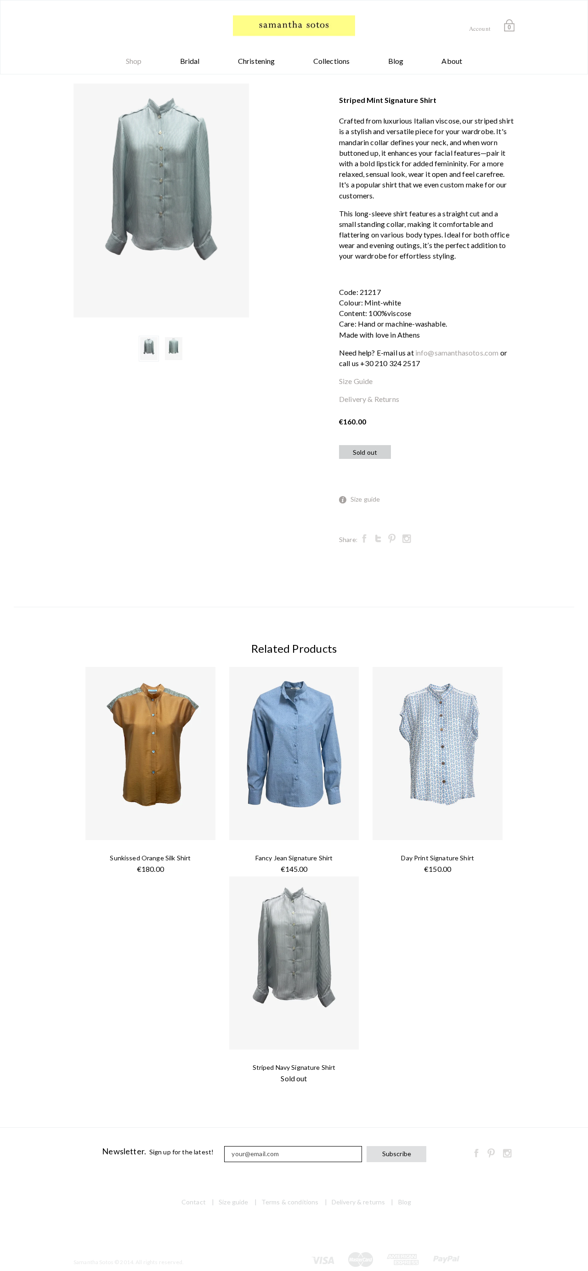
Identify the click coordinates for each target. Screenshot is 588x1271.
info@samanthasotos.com (457, 352)
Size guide (365, 499)
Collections (331, 60)
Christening (256, 60)
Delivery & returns (358, 1202)
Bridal (190, 60)
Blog (396, 60)
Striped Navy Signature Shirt (294, 1067)
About (451, 60)
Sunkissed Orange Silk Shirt (150, 858)
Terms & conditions (290, 1202)
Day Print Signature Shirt (437, 858)
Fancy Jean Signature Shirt (294, 858)
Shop (134, 60)
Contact (193, 1202)
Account (480, 28)
